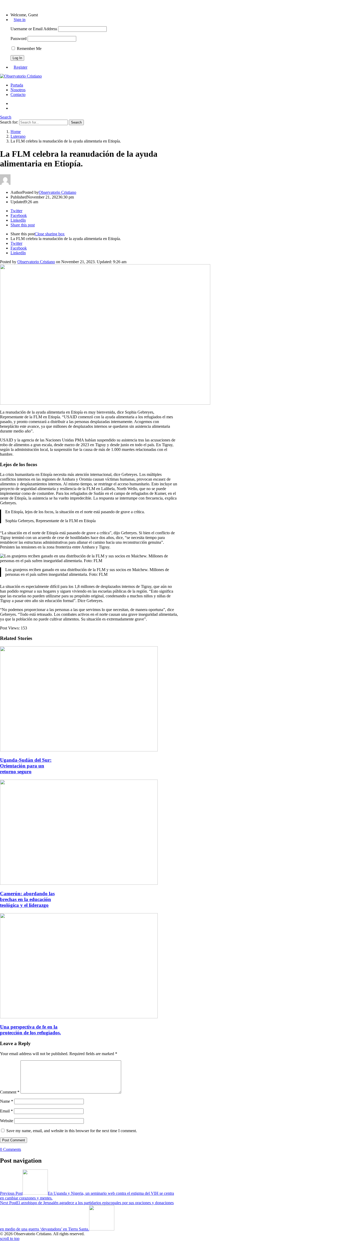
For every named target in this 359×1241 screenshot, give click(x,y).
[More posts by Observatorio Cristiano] (5, 183)
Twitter (16, 243)
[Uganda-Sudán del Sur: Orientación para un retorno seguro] (79, 750)
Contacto (18, 94)
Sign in (19, 19)
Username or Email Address (34, 29)
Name (6, 1101)
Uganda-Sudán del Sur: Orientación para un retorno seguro (26, 765)
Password (19, 38)
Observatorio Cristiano (36, 262)
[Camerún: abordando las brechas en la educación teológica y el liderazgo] (79, 883)
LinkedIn (18, 253)
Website (6, 1120)
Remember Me (29, 48)
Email (6, 1111)
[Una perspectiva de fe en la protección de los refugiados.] (79, 1017)
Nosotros (18, 90)
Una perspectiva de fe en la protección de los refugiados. (30, 1029)
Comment (9, 1092)
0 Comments (10, 1149)
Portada (17, 85)
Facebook (19, 248)
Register (20, 67)
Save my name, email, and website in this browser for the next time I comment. (71, 1130)
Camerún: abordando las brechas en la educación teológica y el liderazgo (27, 899)
